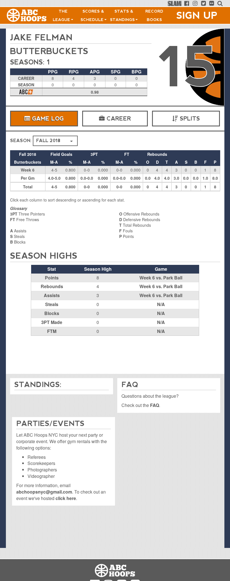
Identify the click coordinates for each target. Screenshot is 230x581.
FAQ (154, 405)
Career (118, 118)
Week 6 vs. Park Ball (160, 277)
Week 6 (27, 170)
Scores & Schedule (93, 15)
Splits (189, 118)
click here (66, 498)
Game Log (47, 118)
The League (62, 15)
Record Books (154, 15)
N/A (161, 304)
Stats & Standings (123, 15)
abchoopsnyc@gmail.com (44, 492)
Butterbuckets (49, 51)
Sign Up (196, 15)
